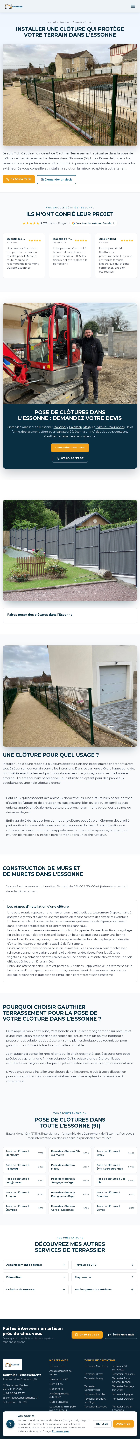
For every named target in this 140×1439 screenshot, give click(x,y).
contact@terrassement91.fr (22, 1397)
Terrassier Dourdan (123, 1398)
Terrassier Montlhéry (96, 1366)
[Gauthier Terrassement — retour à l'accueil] (13, 6)
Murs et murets (58, 1401)
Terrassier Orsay (93, 1374)
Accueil (51, 22)
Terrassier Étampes (95, 1406)
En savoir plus (60, 1431)
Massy (87, 427)
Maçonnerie (56, 1388)
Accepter (123, 1423)
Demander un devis (58, 179)
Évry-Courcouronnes (110, 427)
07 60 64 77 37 (21, 179)
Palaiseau (75, 427)
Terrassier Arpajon (122, 1394)
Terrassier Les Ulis (94, 1394)
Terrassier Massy (93, 1378)
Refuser (102, 1423)
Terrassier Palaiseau (123, 1374)
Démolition (56, 1384)
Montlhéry (61, 427)
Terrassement (57, 1366)
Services (64, 22)
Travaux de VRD (58, 1379)
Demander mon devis (70, 447)
